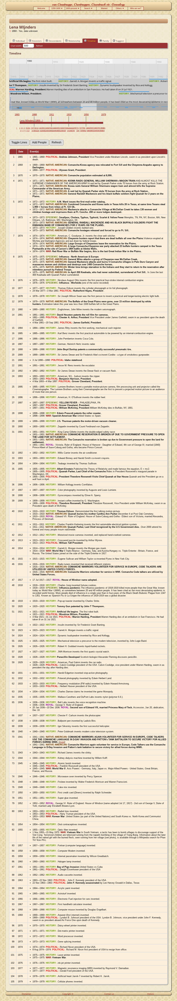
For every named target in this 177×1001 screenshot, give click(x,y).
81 (85, 128)
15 (31, 128)
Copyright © (67, 994)
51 (59, 128)
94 (95, 131)
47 (56, 128)
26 (40, 131)
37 (49, 128)
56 (63, 131)
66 (72, 128)
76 (81, 131)
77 (81, 128)
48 (57, 131)
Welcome (41, 8)
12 (28, 128)
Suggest (120, 40)
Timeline (91, 40)
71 (76, 128)
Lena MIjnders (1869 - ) (31, 120)
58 (65, 131)
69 (74, 131)
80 (84, 131)
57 (64, 128)
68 (73, 128)
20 (35, 131)
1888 (34, 114)
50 (59, 131)
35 (47, 128)
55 (62, 128)
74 (78, 131)
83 (87, 128)
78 (82, 131)
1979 (103, 114)
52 (60, 131)
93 (94, 128)
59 (66, 128)
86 (89, 131)
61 (68, 131)
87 (90, 128)
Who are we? (135, 8)
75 (80, 128)
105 (104, 128)
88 (91, 131)
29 (43, 128)
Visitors (150, 994)
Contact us (109, 994)
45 (55, 128)
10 (26, 128)
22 (37, 131)
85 (88, 128)
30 (44, 131)
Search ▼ (88, 8)
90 (92, 131)
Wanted (104, 8)
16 (32, 131)
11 (27, 131)
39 (50, 128)
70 (75, 128)
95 (96, 128)
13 (28, 131)
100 (100, 131)
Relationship (74, 40)
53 (61, 128)
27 (41, 128)
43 (53, 128)
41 (52, 128)
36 (48, 131)
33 (46, 128)
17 (33, 128)
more (61, 742)
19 (34, 128)
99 (99, 128)
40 (51, 131)
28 (42, 131)
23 (38, 128)
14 (29, 128)
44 (54, 131)
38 (50, 131)
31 (44, 128)
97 (97, 128)
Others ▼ (120, 8)
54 (62, 131)
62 (68, 128)
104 (103, 131)
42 (53, 131)
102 (101, 131)
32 (45, 131)
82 (85, 131)
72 (77, 131)
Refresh (39, 45)
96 (97, 131)
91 (93, 128)
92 (94, 131)
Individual (20, 40)
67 (72, 131)
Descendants (55, 40)
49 (58, 128)
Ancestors (37, 40)
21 (36, 128)
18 (34, 131)
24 (38, 131)
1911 (51, 114)
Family (106, 40)
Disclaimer (26, 994)
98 (98, 131)
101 (101, 128)
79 (83, 128)
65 (71, 131)
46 (56, 131)
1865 (17, 114)
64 (70, 128)
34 (47, 131)
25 (40, 128)
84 (87, 131)
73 (78, 128)
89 (91, 128)
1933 (69, 114)
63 (69, 131)
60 (67, 128)
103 (102, 128)
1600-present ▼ (73, 8)
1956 (86, 114)
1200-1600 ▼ (57, 8)
